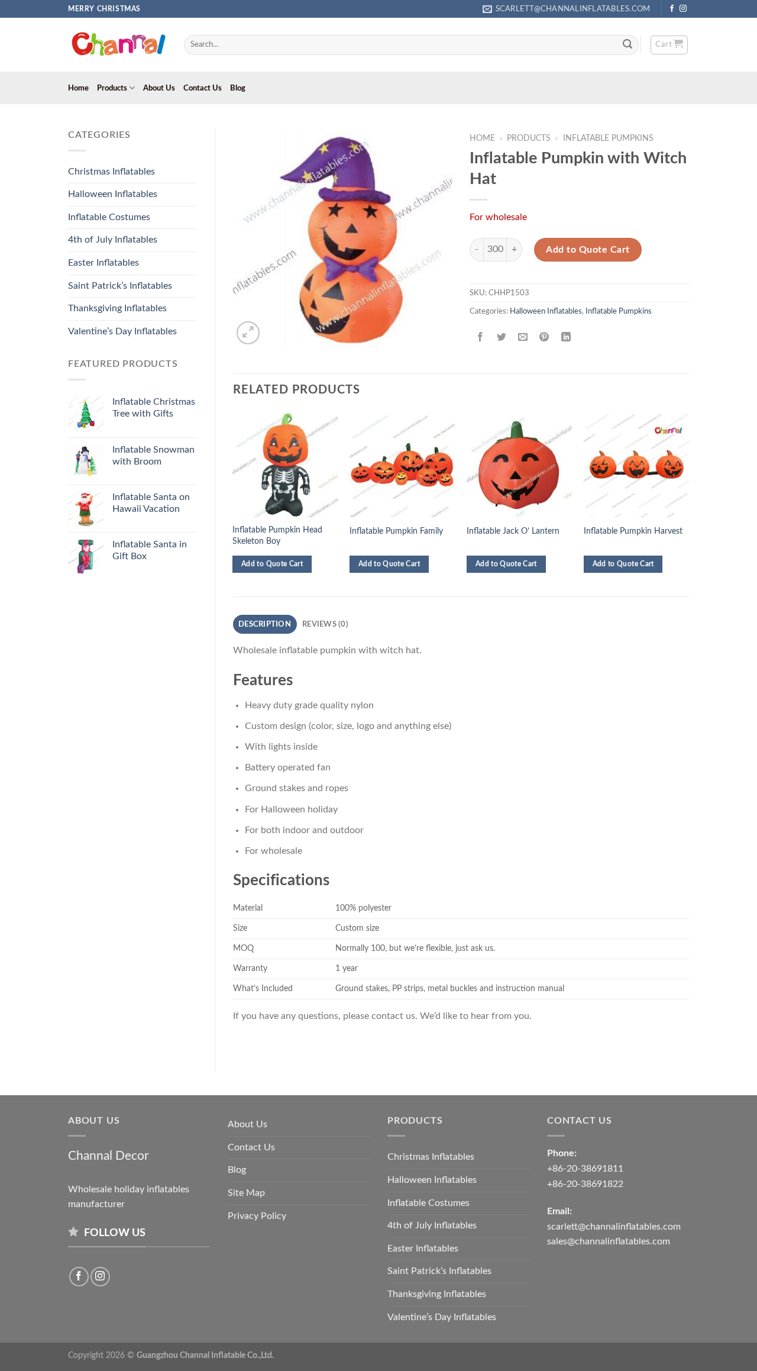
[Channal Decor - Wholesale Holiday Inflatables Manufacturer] (117, 45)
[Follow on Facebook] (671, 9)
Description (264, 624)
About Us (159, 88)
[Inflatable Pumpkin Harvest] (636, 464)
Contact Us (202, 88)
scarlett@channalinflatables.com (614, 1226)
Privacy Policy (257, 1216)
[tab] (265, 624)
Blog (237, 88)
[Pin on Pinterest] (544, 338)
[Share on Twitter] (502, 338)
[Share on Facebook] (480, 338)
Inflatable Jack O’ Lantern (513, 531)
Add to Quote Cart (587, 249)
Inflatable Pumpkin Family (396, 531)
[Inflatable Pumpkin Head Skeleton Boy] (285, 464)
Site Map (246, 1193)
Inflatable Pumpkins (608, 138)
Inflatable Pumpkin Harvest (633, 531)
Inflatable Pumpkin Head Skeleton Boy (277, 535)
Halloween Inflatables (112, 194)
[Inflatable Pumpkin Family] (402, 464)
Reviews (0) (325, 624)
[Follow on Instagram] (683, 9)
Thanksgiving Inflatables (117, 308)
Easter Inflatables (103, 262)
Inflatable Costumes (109, 217)
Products (112, 88)
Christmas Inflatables (111, 171)
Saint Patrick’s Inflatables (120, 286)
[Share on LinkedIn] (565, 338)
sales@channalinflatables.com (608, 1241)
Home (78, 88)
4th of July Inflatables (112, 239)
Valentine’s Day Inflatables (122, 331)
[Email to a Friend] (523, 338)
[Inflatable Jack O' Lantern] (519, 464)
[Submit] (628, 45)
